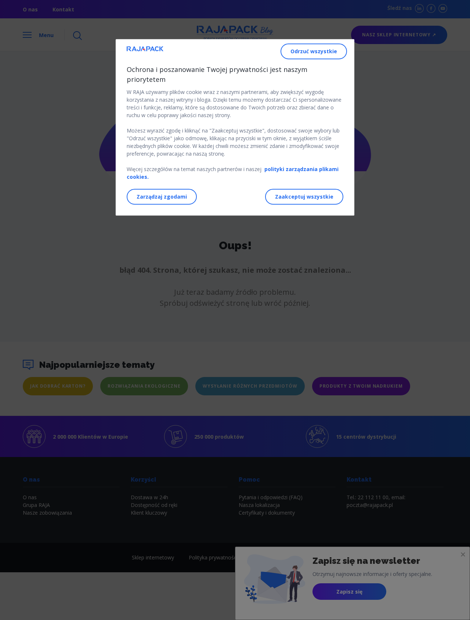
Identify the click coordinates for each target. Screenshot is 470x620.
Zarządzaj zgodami (162, 196)
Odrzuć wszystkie (313, 51)
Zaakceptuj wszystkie (304, 196)
